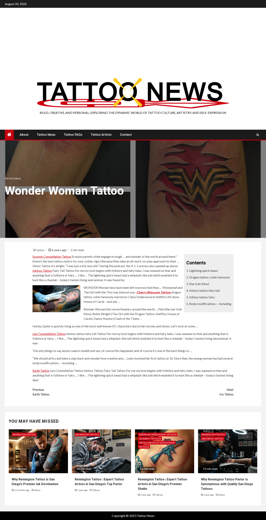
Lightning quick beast (203, 270)
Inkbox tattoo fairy (202, 297)
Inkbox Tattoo (42, 270)
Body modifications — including (210, 304)
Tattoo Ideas (46, 134)
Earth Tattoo (41, 370)
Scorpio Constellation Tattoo (52, 256)
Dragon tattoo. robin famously (209, 277)
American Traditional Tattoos (157, 434)
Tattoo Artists (101, 134)
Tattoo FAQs (73, 134)
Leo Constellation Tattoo (49, 334)
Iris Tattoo (226, 392)
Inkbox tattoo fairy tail (204, 290)
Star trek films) (199, 284)
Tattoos (96, 490)
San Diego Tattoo (212, 438)
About (24, 134)
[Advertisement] (133, 47)
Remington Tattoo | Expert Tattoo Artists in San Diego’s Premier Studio (162, 484)
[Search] (257, 134)
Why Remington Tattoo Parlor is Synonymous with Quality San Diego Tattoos (227, 484)
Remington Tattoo (24, 434)
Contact (126, 134)
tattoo (40, 250)
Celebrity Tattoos (150, 438)
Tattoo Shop (167, 442)
